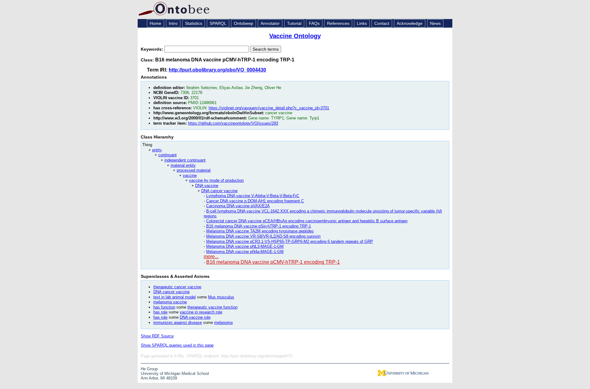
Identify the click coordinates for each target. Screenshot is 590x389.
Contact (381, 23)
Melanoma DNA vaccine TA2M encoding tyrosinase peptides (260, 231)
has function (164, 307)
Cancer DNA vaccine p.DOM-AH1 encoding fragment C (255, 201)
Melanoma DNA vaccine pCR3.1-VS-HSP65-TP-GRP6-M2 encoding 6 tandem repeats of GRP (289, 241)
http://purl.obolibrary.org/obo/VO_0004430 (217, 69)
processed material (193, 170)
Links (362, 23)
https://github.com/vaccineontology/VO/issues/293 (233, 123)
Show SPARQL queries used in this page (177, 345)
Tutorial (294, 23)
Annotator (270, 23)
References (338, 23)
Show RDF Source (157, 336)
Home (155, 23)
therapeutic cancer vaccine (177, 287)
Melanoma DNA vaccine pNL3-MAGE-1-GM (245, 246)
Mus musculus (221, 297)
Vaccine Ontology (295, 36)
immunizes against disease (177, 322)
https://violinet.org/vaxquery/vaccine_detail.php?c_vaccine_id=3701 (269, 108)
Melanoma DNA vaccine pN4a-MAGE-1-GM (245, 251)
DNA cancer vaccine (219, 191)
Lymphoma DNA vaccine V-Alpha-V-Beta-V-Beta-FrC (252, 195)
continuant (167, 155)
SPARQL (218, 23)
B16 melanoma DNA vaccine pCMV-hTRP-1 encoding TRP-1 (273, 262)
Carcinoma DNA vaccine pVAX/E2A (238, 206)
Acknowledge (410, 23)
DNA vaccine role (195, 317)
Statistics (193, 23)
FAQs (314, 23)
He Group (149, 369)
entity (157, 150)
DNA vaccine (206, 185)
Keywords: (152, 49)
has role (160, 312)
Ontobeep (243, 23)
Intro (173, 23)
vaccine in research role (201, 312)
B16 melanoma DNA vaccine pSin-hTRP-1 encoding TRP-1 (258, 226)
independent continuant (185, 160)
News (435, 23)
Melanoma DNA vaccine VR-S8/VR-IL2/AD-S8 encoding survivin (263, 236)
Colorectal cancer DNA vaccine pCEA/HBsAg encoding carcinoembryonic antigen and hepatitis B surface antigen (306, 221)
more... (211, 256)
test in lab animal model (174, 297)
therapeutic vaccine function (212, 307)
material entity (183, 165)
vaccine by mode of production (216, 180)
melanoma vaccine (170, 302)
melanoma (223, 322)
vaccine (190, 175)
